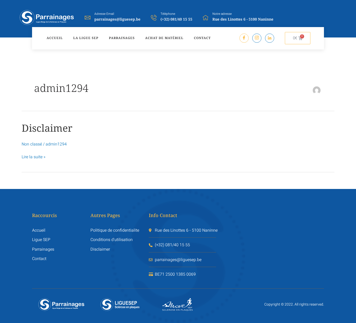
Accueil (55, 38)
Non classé (32, 144)
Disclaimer (47, 128)
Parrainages (122, 38)
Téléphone (168, 13)
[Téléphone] (154, 17)
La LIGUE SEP (86, 38)
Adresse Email (104, 13)
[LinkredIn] (269, 38)
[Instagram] (256, 38)
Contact (202, 38)
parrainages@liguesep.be (117, 19)
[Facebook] (244, 38)
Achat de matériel (164, 38)
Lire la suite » (33, 157)
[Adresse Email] (87, 17)
